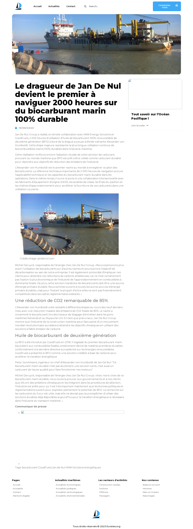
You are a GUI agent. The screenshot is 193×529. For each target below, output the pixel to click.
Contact (70, 6)
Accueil (37, 6)
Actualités (54, 6)
